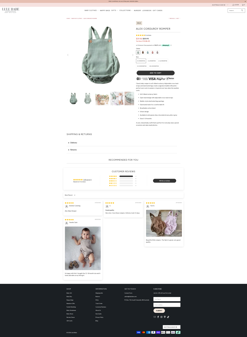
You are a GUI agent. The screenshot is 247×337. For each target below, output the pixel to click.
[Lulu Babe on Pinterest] (164, 317)
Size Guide (98, 314)
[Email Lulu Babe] (154, 317)
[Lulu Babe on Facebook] (158, 317)
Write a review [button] (164, 181)
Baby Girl (69, 293)
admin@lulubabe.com (130, 296)
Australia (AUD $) (219, 5)
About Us (98, 310)
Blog (97, 321)
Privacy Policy (99, 317)
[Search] (242, 10)
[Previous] (68, 55)
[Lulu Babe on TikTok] (168, 317)
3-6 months (152, 61)
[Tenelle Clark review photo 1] (83, 248)
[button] (92, 10)
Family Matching (71, 307)
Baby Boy (69, 296)
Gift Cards (69, 321)
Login (236, 5)
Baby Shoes (70, 314)
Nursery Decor (71, 317)
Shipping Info (99, 293)
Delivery (73, 143)
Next (177, 18)
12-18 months (141, 66)
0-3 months (141, 61)
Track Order (99, 303)
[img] (69, 203)
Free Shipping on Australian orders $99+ (123, 1)
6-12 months (163, 61)
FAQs (97, 300)
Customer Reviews (101, 307)
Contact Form (128, 293)
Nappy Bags (70, 300)
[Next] (132, 55)
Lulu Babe (74, 332)
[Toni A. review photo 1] (164, 223)
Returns (73, 150)
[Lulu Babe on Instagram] (161, 317)
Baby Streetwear (71, 310)
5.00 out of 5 (87, 180)
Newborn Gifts (71, 303)
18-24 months (154, 66)
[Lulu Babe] (10, 10)
